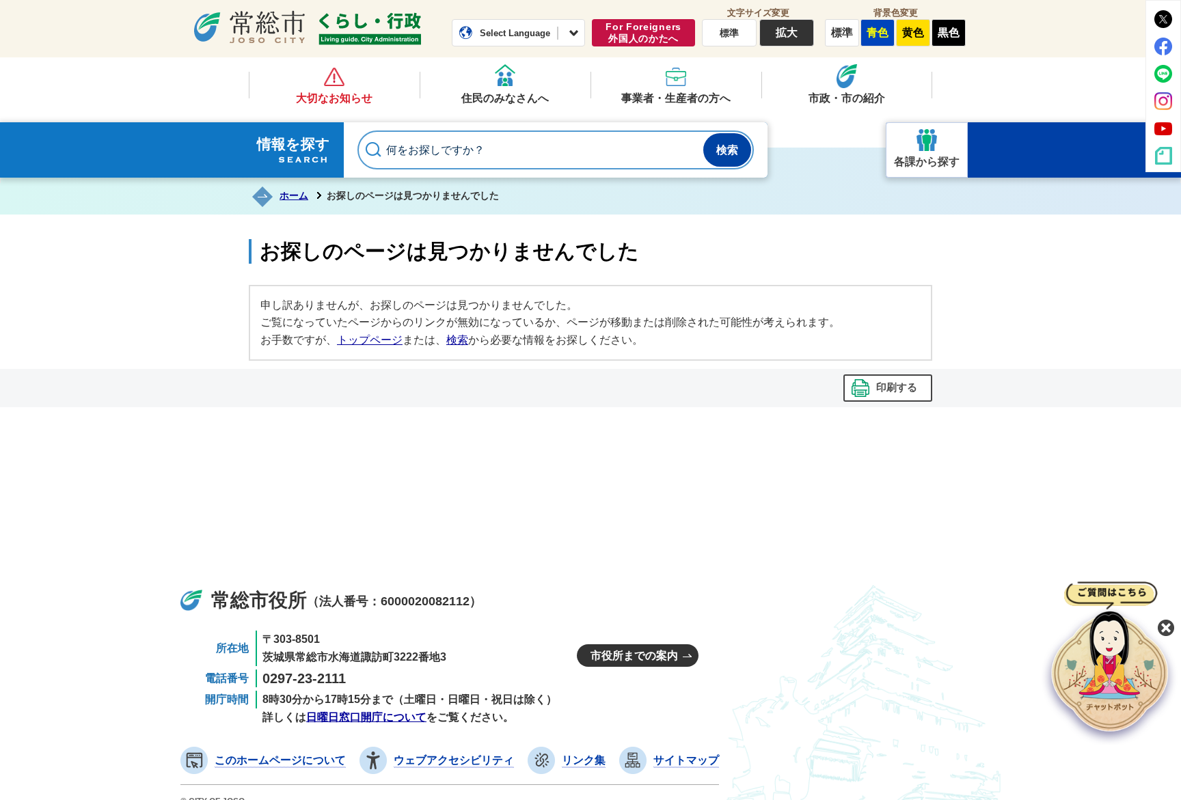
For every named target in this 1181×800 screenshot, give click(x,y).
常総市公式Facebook (1163, 46)
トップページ (370, 340)
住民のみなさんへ (505, 98)
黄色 (913, 32)
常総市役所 (259, 600)
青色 (877, 32)
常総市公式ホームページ (249, 26)
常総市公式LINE (1163, 74)
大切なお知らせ (334, 98)
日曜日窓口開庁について (366, 717)
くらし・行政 (369, 28)
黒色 (949, 32)
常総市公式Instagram (1163, 101)
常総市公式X (1163, 19)
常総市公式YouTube (1163, 128)
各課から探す (927, 161)
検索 (457, 340)
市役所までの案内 (634, 655)
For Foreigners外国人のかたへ (643, 32)
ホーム (294, 195)
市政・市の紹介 (847, 98)
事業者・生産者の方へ (676, 98)
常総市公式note (1163, 156)
